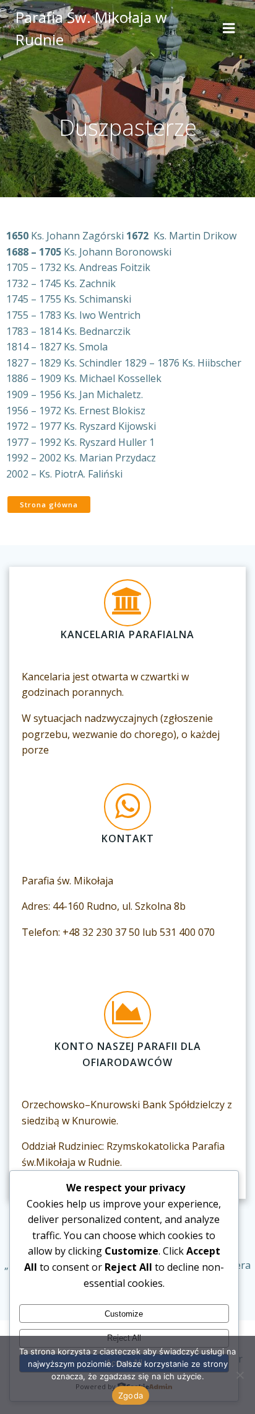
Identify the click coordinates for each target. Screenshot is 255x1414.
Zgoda (130, 1395)
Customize (124, 1313)
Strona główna (49, 504)
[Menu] (229, 28)
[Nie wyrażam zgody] (239, 1375)
